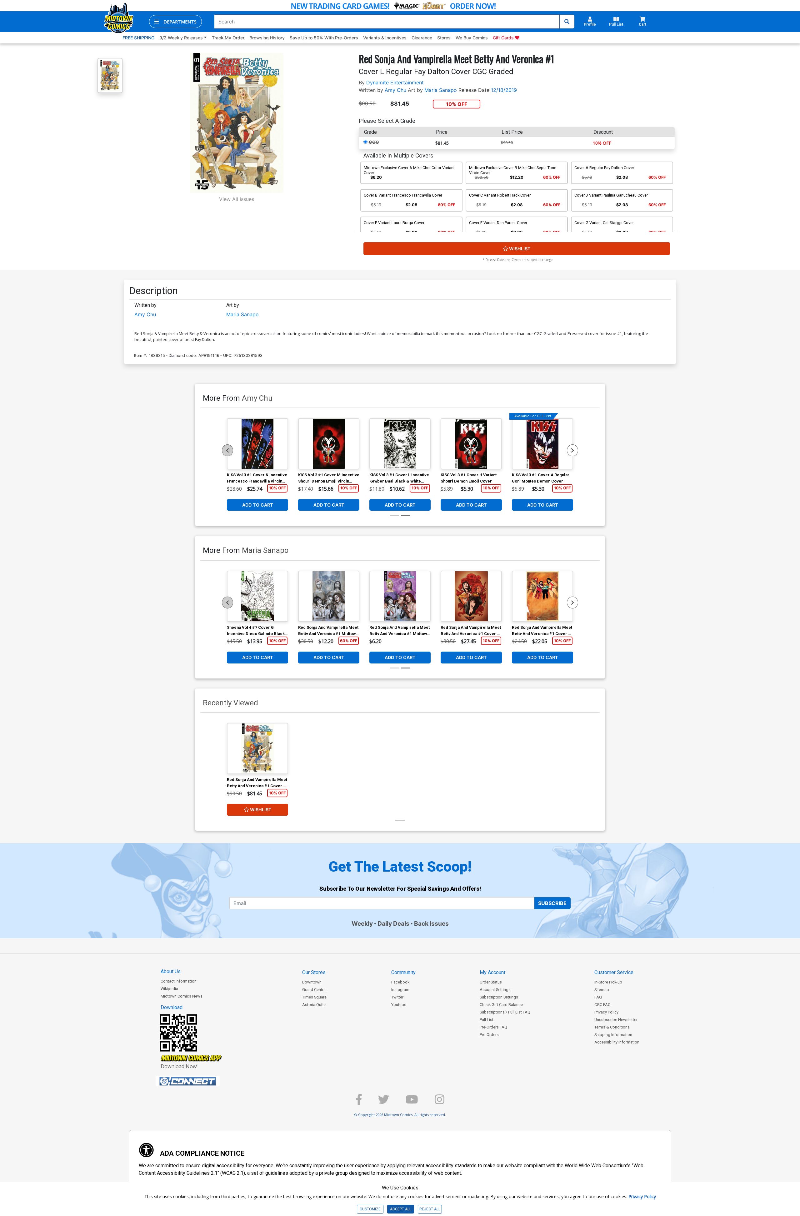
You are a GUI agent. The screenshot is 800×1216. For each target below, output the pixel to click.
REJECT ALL (429, 1209)
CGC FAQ (602, 1004)
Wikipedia (169, 988)
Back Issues (431, 923)
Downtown (312, 982)
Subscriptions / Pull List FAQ (505, 1012)
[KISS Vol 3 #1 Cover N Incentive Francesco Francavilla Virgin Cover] (257, 443)
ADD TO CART (257, 505)
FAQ (598, 997)
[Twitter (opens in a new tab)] (384, 1102)
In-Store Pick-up (608, 982)
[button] (175, 21)
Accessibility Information (616, 1042)
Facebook (400, 982)
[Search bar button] (566, 21)
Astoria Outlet (314, 1004)
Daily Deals (393, 923)
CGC (374, 142)
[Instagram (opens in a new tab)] (439, 1102)
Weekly (362, 923)
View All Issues (236, 199)
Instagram (400, 989)
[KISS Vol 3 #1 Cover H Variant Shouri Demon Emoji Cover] (471, 443)
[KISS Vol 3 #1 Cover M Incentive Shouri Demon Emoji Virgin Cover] (328, 443)
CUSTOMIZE (370, 1209)
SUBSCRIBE (552, 903)
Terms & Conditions (612, 1027)
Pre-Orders (489, 1034)
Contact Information (179, 981)
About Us (171, 971)
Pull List (486, 1019)
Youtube (398, 1004)
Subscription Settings (499, 997)
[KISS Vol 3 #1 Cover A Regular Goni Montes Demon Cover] (542, 443)
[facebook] (358, 1102)
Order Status (491, 982)
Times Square (314, 997)
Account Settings (495, 989)
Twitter (397, 997)
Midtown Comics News (181, 996)
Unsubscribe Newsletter (616, 1019)
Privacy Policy (606, 1012)
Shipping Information (613, 1034)
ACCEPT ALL (400, 1209)
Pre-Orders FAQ (493, 1027)
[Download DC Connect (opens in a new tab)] (199, 1081)
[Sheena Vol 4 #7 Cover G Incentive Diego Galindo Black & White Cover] (257, 596)
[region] (227, 450)
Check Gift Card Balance (501, 1004)
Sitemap (601, 989)
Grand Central (314, 989)
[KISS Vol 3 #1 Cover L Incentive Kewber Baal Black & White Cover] (400, 443)
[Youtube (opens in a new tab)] (412, 1102)
